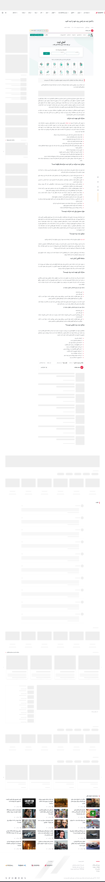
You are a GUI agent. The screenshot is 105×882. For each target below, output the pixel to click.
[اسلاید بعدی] (3, 151)
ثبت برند (82, 239)
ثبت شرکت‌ (68, 123)
